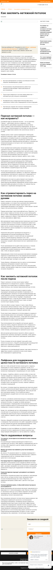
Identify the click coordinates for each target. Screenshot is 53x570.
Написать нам (5, 1)
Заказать (38, 534)
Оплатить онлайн (13, 553)
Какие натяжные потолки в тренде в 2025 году (45, 64)
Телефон (31, 529)
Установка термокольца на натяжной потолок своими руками (45, 51)
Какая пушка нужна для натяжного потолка (45, 42)
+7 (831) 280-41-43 (42, 4)
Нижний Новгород (45, 1)
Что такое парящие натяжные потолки (45, 57)
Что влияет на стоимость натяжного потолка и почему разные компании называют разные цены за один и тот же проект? (46, 31)
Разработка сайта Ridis (26, 567)
